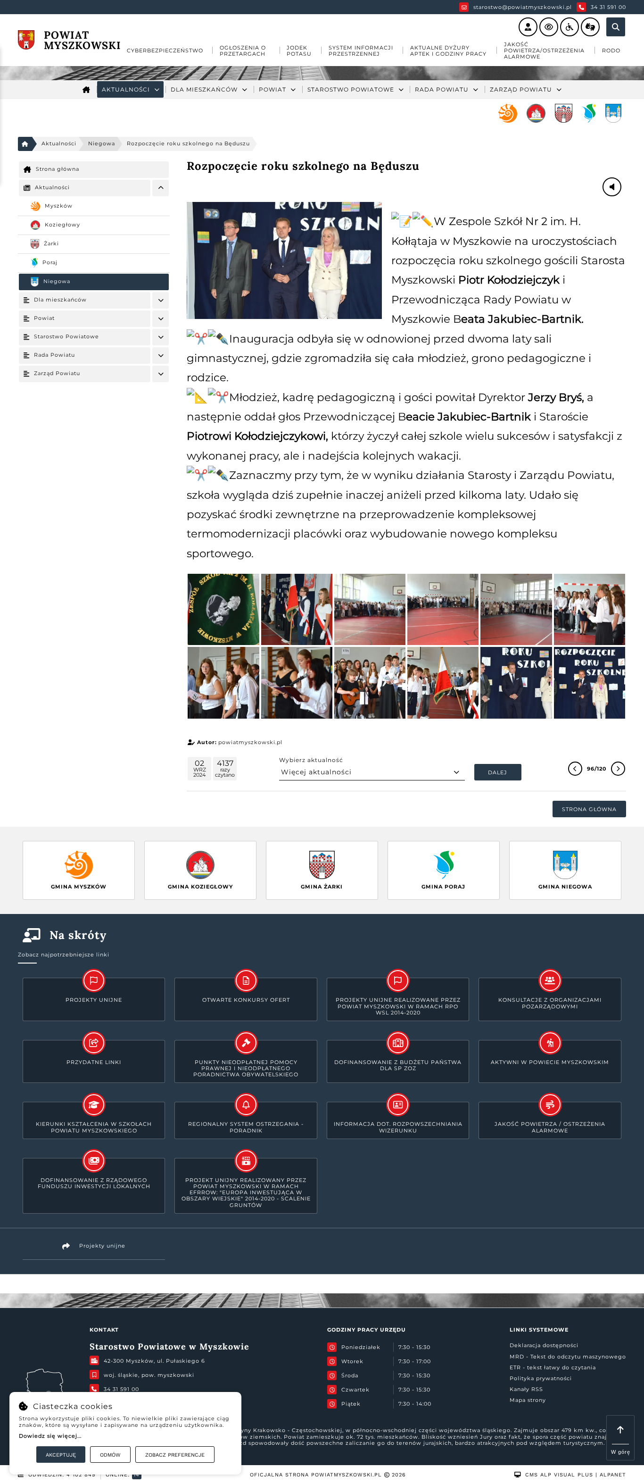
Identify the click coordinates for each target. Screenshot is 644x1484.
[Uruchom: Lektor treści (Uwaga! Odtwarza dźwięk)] (528, 26)
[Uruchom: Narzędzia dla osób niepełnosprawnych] (569, 26)
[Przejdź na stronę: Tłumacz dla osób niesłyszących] (590, 26)
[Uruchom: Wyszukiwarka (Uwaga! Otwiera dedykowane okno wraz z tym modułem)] (615, 26)
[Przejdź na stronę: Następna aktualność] (618, 769)
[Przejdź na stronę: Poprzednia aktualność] (575, 769)
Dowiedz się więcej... (50, 1436)
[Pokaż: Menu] (160, 188)
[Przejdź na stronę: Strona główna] (86, 89)
